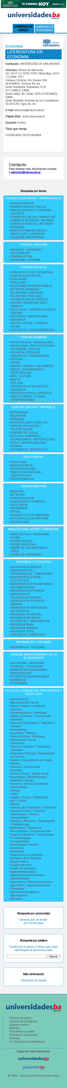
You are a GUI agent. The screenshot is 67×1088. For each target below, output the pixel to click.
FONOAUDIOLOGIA (22, 498)
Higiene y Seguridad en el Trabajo (31, 760)
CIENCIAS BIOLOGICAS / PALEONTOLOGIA (25, 427)
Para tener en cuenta (33, 980)
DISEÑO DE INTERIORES (25, 554)
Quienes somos (19, 1024)
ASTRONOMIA (19, 412)
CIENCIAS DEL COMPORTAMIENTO (32, 330)
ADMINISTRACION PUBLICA (28, 207)
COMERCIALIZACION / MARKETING (32, 217)
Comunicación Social (23, 739)
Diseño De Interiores (23, 868)
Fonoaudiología (19, 841)
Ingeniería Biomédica (23, 871)
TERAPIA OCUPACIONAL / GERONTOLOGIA (26, 473)
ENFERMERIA (18, 508)
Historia (15, 790)
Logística (16, 709)
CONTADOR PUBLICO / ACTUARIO (31, 223)
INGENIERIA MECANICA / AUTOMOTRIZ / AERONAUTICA (29, 619)
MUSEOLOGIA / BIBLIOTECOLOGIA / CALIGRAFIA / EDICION (33, 347)
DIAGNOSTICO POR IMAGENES (29, 515)
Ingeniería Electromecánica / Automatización (28, 876)
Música (14, 804)
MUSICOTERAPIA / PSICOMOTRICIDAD (23, 467)
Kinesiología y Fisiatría (24, 844)
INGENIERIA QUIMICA (24, 628)
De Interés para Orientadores (27, 1041)
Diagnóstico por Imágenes (26, 855)
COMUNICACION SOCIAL (26, 275)
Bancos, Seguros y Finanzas (27, 706)
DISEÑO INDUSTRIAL (23, 544)
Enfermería (17, 851)
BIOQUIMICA (18, 415)
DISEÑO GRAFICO (21, 541)
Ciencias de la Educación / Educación (33, 807)
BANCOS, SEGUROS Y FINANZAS (30, 210)
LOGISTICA (17, 213)
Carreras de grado (20, 1018)
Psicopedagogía (20, 838)
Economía (16, 719)
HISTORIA (16, 359)
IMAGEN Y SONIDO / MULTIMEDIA (32, 366)
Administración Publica (24, 702)
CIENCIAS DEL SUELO (24, 432)
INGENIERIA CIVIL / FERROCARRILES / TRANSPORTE (31, 572)
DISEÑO (15, 537)
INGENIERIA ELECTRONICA (27, 590)
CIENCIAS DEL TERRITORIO (27, 634)
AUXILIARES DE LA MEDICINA (29, 518)
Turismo (15, 763)
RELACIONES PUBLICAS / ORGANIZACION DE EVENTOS (29, 297)
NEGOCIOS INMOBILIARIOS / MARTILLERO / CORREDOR (28, 232)
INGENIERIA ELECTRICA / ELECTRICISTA (26, 579)
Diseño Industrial (20, 865)
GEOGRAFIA (17, 319)
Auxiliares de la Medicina (25, 858)
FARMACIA (17, 419)
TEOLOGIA (16, 383)
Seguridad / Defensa (23, 733)
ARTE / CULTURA (20, 376)
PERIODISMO (18, 279)
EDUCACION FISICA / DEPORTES (31, 393)
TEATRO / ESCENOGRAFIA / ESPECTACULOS (27, 371)
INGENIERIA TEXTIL (22, 631)
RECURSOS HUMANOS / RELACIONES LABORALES (27, 291)
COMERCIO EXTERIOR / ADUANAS (32, 220)
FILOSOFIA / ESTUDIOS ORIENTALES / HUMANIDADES (29, 354)
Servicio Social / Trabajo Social (29, 773)
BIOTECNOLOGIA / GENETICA (28, 422)
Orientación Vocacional (23, 1035)
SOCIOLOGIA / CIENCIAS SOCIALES (32, 309)
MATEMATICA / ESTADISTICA (29, 449)
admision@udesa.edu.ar (26, 172)
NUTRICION (17, 494)
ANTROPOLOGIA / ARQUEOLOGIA (31, 342)
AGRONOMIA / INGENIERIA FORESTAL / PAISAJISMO (27, 664)
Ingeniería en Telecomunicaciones (31, 882)
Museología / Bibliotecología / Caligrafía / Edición (29, 778)
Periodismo (17, 743)
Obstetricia (17, 848)
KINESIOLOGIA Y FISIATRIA (27, 501)
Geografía (16, 770)
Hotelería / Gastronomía (25, 767)
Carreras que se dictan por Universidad (33, 921)
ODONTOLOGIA (19, 522)
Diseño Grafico (19, 861)
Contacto (14, 1038)
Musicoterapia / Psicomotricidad (30, 831)
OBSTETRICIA (19, 505)
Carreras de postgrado (44, 28)
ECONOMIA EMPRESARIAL (27, 237)
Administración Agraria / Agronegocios (25, 893)
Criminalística (18, 729)
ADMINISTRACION (22, 203)
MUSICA (15, 379)
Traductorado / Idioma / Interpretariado (24, 816)
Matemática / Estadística (25, 827)
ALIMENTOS (18, 680)
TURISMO (16, 313)
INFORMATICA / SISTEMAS (27, 647)
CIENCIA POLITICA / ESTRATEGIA (31, 272)
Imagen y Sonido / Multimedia (29, 797)
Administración (19, 699)
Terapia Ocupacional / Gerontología (32, 834)
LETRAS (15, 362)
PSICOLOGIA (18, 462)
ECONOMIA (17, 227)
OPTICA (15, 511)
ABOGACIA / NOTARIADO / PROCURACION (27, 251)
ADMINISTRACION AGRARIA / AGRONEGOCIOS (29, 671)
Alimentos (16, 898)
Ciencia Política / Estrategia (27, 736)
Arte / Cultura (18, 800)
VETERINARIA (19, 683)
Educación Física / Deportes (27, 811)
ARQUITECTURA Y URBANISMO (29, 534)
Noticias (14, 1028)
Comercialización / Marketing (28, 712)
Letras (14, 794)
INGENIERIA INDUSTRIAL (26, 614)
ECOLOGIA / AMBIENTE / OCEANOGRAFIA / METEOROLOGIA (32, 437)
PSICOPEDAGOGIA (22, 479)
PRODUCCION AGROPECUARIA (29, 676)
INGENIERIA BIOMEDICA (25, 567)
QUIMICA (16, 446)
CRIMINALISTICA (21, 256)
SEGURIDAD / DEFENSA (25, 260)
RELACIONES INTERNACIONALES (31, 286)
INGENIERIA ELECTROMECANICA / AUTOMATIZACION (32, 585)
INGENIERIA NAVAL (22, 624)
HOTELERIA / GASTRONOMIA (28, 316)
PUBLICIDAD (18, 282)
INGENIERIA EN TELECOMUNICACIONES (25, 595)
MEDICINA (16, 491)
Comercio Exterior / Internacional (30, 716)
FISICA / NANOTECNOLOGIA (28, 442)
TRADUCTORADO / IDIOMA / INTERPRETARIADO (28, 398)
